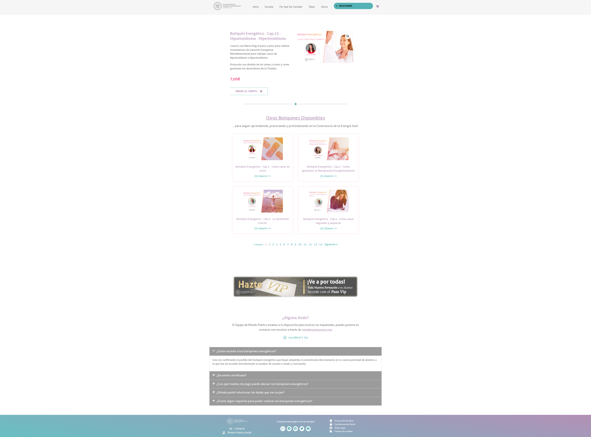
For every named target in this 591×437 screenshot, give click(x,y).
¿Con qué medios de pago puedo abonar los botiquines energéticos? (262, 384)
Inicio (256, 6)
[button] (249, 91)
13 (315, 244)
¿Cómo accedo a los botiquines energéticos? (246, 351)
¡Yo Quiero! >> (262, 176)
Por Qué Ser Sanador (290, 6)
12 (310, 244)
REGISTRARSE (345, 6)
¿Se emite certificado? (231, 375)
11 (305, 244)
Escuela (269, 6)
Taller (312, 6)
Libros (324, 6)
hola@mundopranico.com (317, 329)
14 (320, 244)
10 (299, 244)
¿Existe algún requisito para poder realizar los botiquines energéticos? (264, 401)
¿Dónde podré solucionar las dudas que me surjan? (251, 392)
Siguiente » (331, 244)
